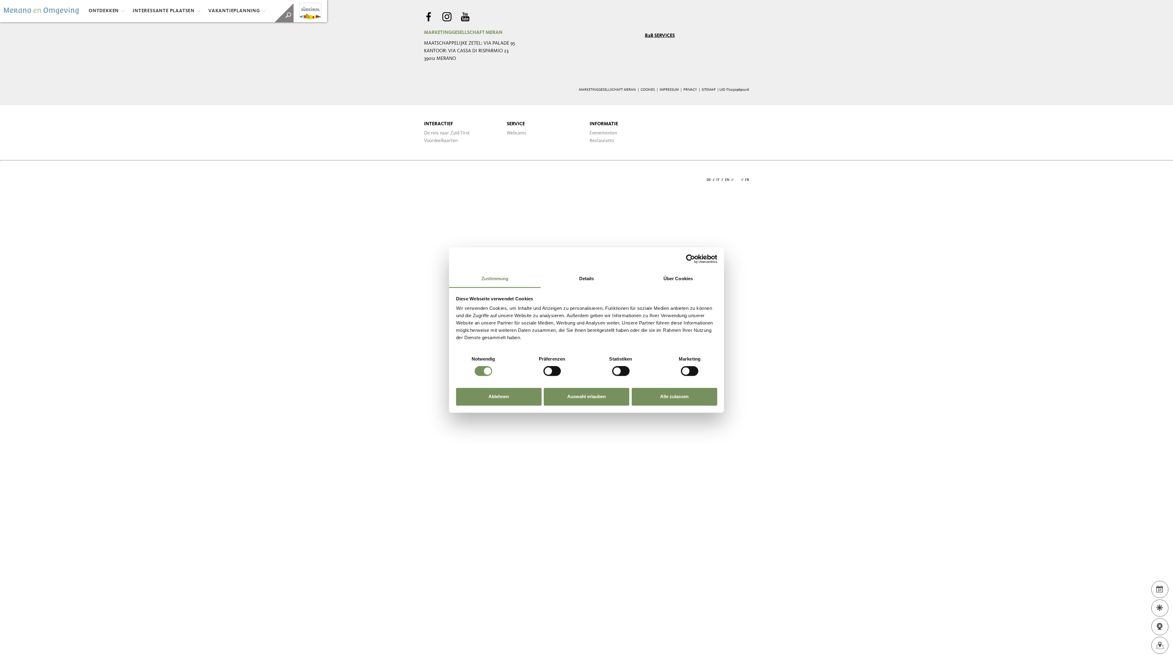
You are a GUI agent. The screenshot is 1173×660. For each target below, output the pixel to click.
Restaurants (602, 140)
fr (747, 180)
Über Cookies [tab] (678, 278)
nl (737, 180)
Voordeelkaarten (441, 140)
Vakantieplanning (234, 11)
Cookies (648, 90)
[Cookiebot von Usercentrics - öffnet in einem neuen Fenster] (690, 258)
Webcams (516, 133)
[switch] (552, 371)
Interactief (438, 124)
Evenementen (603, 133)
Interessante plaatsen (164, 11)
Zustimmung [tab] (495, 278)
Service (516, 124)
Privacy (690, 90)
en (727, 180)
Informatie (604, 124)
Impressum (669, 90)
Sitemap (709, 90)
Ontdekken (104, 11)
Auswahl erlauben (586, 396)
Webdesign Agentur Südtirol (431, 180)
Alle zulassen (674, 396)
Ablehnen (498, 396)
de (709, 180)
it (717, 180)
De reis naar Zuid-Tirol (447, 133)
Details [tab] (586, 278)
